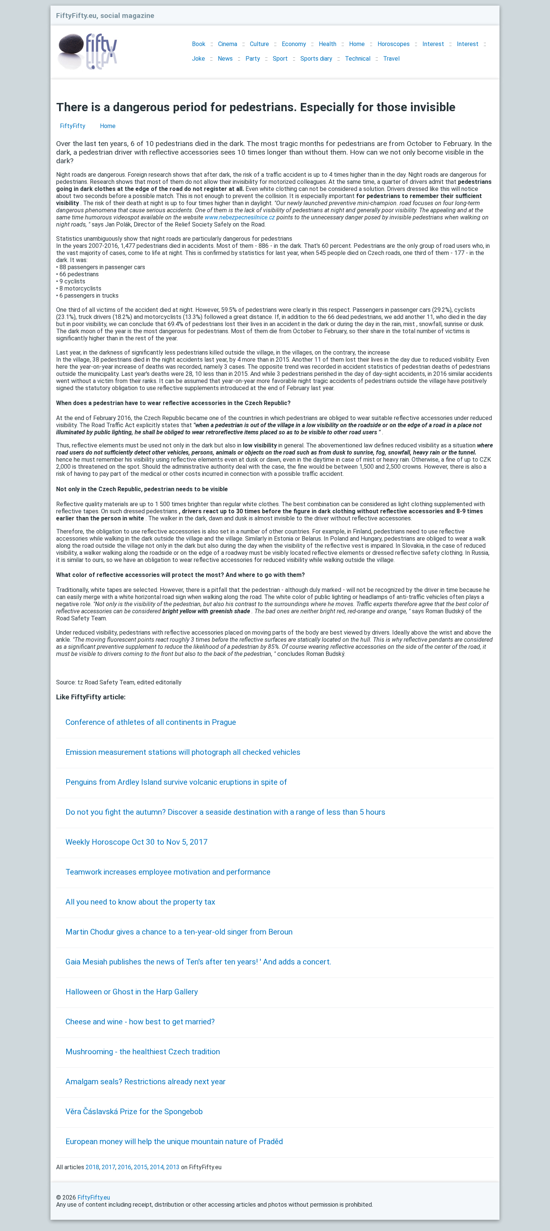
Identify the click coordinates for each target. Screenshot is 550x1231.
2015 (140, 1167)
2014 (157, 1167)
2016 (124, 1167)
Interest (433, 44)
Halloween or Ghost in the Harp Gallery (131, 991)
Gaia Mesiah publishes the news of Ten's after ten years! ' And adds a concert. (198, 961)
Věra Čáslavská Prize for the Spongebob (134, 1111)
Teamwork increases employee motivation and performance (168, 871)
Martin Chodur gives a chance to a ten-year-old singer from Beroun (179, 931)
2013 (173, 1167)
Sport (280, 58)
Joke (198, 58)
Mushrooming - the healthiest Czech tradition (142, 1051)
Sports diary (316, 58)
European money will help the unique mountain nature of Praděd (174, 1141)
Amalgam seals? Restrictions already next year (145, 1081)
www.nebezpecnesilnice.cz (240, 217)
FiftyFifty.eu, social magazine (105, 15)
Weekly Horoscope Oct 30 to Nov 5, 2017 (136, 842)
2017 (108, 1167)
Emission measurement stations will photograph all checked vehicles (182, 752)
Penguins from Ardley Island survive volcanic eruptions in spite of (176, 782)
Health (327, 44)
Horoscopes (394, 44)
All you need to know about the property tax (140, 901)
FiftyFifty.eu (93, 1197)
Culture (259, 44)
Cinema (227, 44)
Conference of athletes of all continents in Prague (150, 722)
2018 (92, 1167)
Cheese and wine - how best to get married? (140, 1021)
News (225, 58)
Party (252, 58)
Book (198, 44)
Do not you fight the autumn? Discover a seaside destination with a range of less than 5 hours (225, 812)
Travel (391, 58)
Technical (357, 58)
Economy (294, 44)
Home (357, 44)
